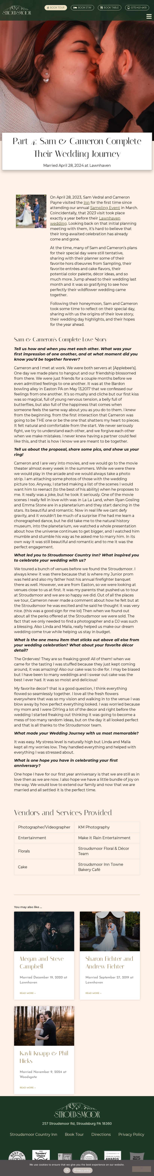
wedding (58, 223)
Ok (67, 1170)
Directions (101, 1134)
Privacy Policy (131, 1134)
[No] (141, 1169)
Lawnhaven (109, 218)
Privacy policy (82, 1170)
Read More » (28, 993)
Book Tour (74, 1134)
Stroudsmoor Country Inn (33, 1134)
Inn (87, 202)
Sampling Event (105, 207)
